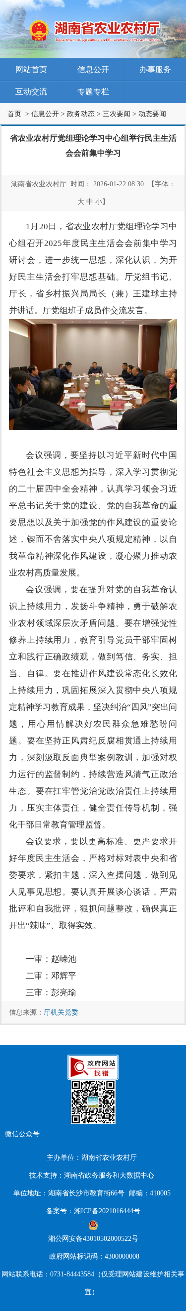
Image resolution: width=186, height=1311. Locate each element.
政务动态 (81, 114)
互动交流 (31, 91)
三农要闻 (116, 114)
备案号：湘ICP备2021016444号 (93, 1211)
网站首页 (31, 69)
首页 (14, 114)
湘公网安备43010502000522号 (93, 1238)
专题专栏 (93, 91)
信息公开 (93, 69)
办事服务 (155, 69)
